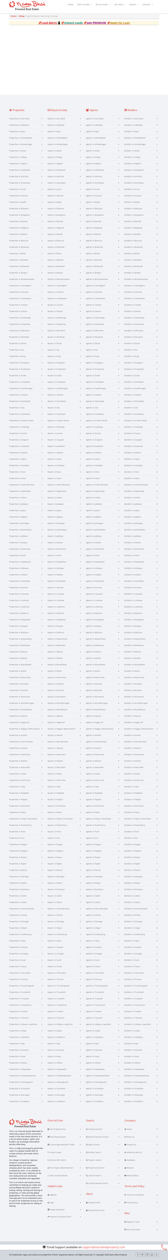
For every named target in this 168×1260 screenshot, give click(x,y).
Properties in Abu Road (19, 118)
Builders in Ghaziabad (134, 401)
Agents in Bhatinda (94, 247)
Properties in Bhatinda (19, 247)
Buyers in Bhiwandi (56, 266)
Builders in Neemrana (134, 754)
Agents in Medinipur (95, 645)
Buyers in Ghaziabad (57, 401)
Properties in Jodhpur (18, 536)
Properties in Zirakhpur (19, 1101)
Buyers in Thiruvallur (57, 973)
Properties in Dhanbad (19, 337)
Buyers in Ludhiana (56, 606)
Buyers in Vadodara (56, 1037)
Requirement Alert (96, 1210)
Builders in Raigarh (132, 851)
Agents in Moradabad (95, 664)
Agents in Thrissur (94, 979)
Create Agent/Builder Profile (62, 1144)
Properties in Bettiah (18, 234)
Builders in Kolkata (132, 574)
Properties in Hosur (17, 478)
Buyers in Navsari (55, 748)
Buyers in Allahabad (56, 170)
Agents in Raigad (93, 844)
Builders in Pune (131, 831)
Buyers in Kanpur (55, 542)
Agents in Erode (93, 375)
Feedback (130, 1160)
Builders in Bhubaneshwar (136, 279)
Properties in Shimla (18, 915)
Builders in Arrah (132, 189)
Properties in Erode (17, 375)
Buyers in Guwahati (56, 446)
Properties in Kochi (17, 555)
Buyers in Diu (53, 350)
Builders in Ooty (131, 786)
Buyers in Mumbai (56, 684)
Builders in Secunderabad (135, 908)
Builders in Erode (132, 375)
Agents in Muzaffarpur (96, 709)
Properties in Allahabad (19, 170)
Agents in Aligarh (93, 163)
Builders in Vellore (132, 1063)
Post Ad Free (83, 4)
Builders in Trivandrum (134, 1005)
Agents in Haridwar (94, 465)
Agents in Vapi (92, 1043)
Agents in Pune (92, 831)
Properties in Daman (18, 311)
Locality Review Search (98, 1183)
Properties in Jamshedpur (20, 529)
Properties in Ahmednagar (20, 144)
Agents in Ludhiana (94, 606)
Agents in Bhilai (93, 253)
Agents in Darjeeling (95, 324)
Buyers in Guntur (55, 433)
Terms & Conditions (135, 1195)
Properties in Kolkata (18, 574)
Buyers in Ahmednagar (58, 144)
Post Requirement (57, 1137)
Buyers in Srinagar (56, 953)
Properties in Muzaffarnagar (21, 703)
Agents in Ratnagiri (94, 876)
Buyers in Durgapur (56, 362)
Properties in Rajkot (17, 863)
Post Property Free (57, 1129)
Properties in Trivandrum (20, 1005)
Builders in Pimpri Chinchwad (137, 818)
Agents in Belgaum (94, 228)
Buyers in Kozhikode (56, 581)
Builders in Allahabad (133, 170)
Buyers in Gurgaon (56, 439)
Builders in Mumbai (133, 684)
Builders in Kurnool (132, 587)
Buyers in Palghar (55, 799)
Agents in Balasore (94, 208)
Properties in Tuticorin (19, 1018)
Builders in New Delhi (134, 767)
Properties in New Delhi (19, 767)
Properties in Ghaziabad (19, 401)
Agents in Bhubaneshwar (97, 279)
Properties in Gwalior (18, 452)
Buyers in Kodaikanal (57, 562)
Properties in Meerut (18, 651)
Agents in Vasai (92, 1056)
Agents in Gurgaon (94, 439)
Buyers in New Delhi (56, 767)
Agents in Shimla (93, 915)
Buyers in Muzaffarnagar (59, 703)
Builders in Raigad (132, 844)
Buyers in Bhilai (54, 253)
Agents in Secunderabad (97, 908)
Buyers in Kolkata (55, 574)
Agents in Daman (93, 311)
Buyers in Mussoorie (57, 696)
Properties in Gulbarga (19, 427)
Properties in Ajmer (17, 150)
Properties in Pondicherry (20, 825)
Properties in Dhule (17, 343)
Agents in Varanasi (94, 1050)
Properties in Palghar (18, 799)
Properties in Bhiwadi (18, 260)
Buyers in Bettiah (55, 234)
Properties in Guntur (18, 433)
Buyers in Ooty (54, 786)
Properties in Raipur (18, 857)
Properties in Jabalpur (18, 504)
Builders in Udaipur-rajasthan (137, 1024)
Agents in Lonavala (94, 594)
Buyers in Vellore (55, 1063)
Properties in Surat (17, 960)
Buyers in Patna (54, 812)
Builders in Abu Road (133, 118)
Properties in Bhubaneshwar (21, 279)
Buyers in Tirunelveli (57, 992)
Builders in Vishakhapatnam (136, 1075)
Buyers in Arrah (54, 189)
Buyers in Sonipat (55, 947)
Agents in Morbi (93, 671)
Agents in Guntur (93, 433)
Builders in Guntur (132, 433)
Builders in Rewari (132, 883)
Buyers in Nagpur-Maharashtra (61, 729)
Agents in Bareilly (93, 221)
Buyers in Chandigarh (57, 285)
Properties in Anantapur (19, 183)
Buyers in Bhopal (55, 272)
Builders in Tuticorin (133, 1018)
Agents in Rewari (93, 883)
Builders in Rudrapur (133, 889)
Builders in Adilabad (133, 125)
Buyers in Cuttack (55, 305)
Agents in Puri (92, 838)
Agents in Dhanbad (94, 337)
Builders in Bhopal (132, 272)
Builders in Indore (132, 497)
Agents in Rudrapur (94, 889)
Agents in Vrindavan (95, 1088)
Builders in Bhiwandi (133, 266)
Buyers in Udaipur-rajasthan (60, 1024)
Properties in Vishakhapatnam (22, 1075)
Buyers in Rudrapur (56, 889)
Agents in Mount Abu (95, 677)
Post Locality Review (58, 1175)
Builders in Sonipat (132, 947)
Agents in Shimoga (94, 921)
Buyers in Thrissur (56, 979)
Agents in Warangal (94, 1095)
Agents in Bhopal (93, 272)
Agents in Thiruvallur (95, 973)
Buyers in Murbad (56, 690)
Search (132, 4)
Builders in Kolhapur (133, 568)
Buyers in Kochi (54, 555)
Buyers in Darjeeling (56, 324)
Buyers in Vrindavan (56, 1088)
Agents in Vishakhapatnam (97, 1075)
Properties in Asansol (18, 195)
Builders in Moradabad (134, 664)
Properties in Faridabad (19, 382)
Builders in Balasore (133, 208)
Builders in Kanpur (132, 542)
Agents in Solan (93, 940)
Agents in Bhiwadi (94, 260)
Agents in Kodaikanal (95, 562)
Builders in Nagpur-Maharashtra (138, 729)
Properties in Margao (18, 626)
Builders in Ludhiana (133, 606)
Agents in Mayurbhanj (96, 639)
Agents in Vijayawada (95, 1069)
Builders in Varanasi (133, 1050)
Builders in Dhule (132, 343)
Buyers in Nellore (55, 761)
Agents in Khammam (95, 549)
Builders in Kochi (131, 555)
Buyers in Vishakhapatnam (59, 1075)
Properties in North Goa (19, 780)
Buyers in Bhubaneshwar (59, 279)
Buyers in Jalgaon (55, 517)
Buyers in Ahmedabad (57, 138)
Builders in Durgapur (133, 362)
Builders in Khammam (134, 549)
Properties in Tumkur (18, 1011)
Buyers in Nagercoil (56, 722)
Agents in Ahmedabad (96, 138)
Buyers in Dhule (55, 343)
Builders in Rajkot (132, 863)
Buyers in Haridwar (56, 465)
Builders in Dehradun (133, 330)
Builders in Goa (131, 407)
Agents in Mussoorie (95, 696)
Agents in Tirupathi (94, 998)
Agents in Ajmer (93, 150)
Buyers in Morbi (55, 671)
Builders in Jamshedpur (134, 529)
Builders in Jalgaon (132, 517)
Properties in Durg (17, 356)
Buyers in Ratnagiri (56, 876)
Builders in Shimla (132, 915)
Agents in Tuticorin (94, 1018)
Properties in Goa (16, 407)
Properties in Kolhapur (19, 568)
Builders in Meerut (132, 651)
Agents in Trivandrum (95, 1005)
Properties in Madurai (18, 613)
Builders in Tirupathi (133, 998)
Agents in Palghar (93, 799)
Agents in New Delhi (95, 767)
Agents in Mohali (93, 658)
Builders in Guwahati (133, 446)
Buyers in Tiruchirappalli (58, 985)
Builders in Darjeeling (134, 324)
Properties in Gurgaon (19, 439)
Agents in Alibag (93, 157)
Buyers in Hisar (54, 472)
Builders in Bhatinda (133, 247)
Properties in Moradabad (20, 664)
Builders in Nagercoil (133, 722)
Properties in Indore (18, 497)
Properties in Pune (17, 831)
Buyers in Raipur (55, 857)
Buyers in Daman (55, 311)
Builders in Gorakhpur (134, 414)
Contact (146, 4)
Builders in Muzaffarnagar (136, 703)
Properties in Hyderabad (20, 491)
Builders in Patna (132, 812)
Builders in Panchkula (134, 806)
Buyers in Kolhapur (56, 568)
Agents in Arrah (93, 189)
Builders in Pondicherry (134, 825)
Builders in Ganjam (132, 395)
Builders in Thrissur (133, 979)
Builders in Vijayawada (134, 1069)
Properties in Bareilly (18, 221)
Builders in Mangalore (134, 619)
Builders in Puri (131, 838)
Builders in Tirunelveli (134, 992)
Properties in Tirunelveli (19, 992)
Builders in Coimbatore (134, 298)
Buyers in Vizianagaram (58, 1082)
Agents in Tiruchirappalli (97, 985)
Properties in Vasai (17, 1056)
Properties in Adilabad (19, 125)
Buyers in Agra (54, 131)
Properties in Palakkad (19, 793)
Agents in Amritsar (94, 176)
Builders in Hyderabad (134, 491)
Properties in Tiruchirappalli (21, 985)
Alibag (21, 16)
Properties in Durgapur (19, 362)
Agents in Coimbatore (95, 298)
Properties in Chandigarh (20, 285)
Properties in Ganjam (18, 395)
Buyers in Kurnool (55, 587)
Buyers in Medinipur (57, 645)
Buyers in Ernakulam (57, 369)
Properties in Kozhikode (19, 581)
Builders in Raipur (132, 857)
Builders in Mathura (133, 632)
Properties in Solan (17, 940)
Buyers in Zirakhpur (56, 1101)
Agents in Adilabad (94, 125)
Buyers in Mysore (55, 716)
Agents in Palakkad (94, 793)
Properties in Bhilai (17, 253)
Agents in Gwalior (93, 452)
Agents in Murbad (94, 690)
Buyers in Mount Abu (57, 677)
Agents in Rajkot (93, 863)
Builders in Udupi (132, 1030)
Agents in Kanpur (93, 542)
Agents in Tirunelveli (95, 992)
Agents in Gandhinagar (96, 388)
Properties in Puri (17, 838)
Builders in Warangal (133, 1095)
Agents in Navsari (93, 748)
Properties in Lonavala (19, 594)
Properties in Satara (18, 902)
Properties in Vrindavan (19, 1088)
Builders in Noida (132, 773)
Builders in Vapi (131, 1043)
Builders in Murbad (133, 690)
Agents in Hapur (93, 459)
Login (51, 1202)
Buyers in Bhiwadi (56, 260)
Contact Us (131, 1144)
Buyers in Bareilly (55, 221)
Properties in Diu (16, 350)
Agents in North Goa (95, 780)
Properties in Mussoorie (19, 696)
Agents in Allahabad (95, 170)
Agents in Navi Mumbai (96, 741)
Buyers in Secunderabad (58, 908)
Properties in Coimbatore (20, 298)
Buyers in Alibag (55, 157)
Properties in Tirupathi (19, 998)
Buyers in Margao (55, 626)
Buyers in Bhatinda (56, 247)
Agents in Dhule (93, 343)
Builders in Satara (132, 902)
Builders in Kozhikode (134, 581)
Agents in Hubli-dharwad (97, 484)
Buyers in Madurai (56, 613)
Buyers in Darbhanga (57, 317)
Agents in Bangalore (95, 215)
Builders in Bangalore (133, 215)
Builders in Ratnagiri (133, 876)
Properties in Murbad (18, 690)
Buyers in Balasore (56, 208)
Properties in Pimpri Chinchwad (23, 818)
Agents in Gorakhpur (95, 414)
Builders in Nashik (132, 735)
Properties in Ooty (17, 786)
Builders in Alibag (132, 157)
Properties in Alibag (18, 157)
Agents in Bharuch (94, 240)
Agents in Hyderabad (95, 491)
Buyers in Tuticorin (56, 1018)
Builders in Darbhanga (134, 317)
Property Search (95, 1129)
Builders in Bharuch (133, 240)
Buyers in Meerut (55, 651)
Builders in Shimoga (133, 921)
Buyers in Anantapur (57, 183)
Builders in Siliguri (132, 928)
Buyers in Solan (54, 940)
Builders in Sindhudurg (134, 934)
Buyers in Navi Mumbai (58, 741)
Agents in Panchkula (95, 806)
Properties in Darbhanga (20, 317)
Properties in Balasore (19, 208)
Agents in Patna (93, 812)
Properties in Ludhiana (19, 606)
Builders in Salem (132, 896)
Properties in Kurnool (18, 587)
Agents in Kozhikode (95, 581)
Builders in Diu (131, 350)
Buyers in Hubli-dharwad (59, 484)
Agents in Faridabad (95, 382)
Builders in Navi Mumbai (135, 741)
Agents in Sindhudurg (95, 934)
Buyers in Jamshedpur (57, 529)
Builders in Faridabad (133, 382)
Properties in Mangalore (19, 619)
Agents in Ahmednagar (96, 144)
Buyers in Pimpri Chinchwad (60, 818)
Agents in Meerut (93, 651)
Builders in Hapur (132, 459)
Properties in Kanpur (18, 542)
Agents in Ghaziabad (95, 401)
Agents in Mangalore (95, 619)
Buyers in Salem (55, 896)
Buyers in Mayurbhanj (57, 639)
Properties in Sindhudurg (20, 934)
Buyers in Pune (54, 831)
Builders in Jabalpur (133, 504)
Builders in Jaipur (132, 510)
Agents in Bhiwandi (94, 266)
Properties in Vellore (18, 1063)
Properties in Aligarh (18, 163)
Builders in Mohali (132, 658)
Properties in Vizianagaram (21, 1082)
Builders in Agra (131, 131)
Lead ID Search (94, 1175)
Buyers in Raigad (55, 844)
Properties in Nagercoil (19, 722)
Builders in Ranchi (132, 870)
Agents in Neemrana (95, 754)
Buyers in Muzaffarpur (58, 709)
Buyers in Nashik (55, 735)
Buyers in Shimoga (56, 921)
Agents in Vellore (93, 1063)
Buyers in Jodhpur (56, 536)
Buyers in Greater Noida (58, 420)
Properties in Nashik (18, 735)
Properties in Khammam (20, 549)
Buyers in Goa (54, 407)
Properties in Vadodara (19, 1037)
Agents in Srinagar (94, 953)
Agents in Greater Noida (96, 420)
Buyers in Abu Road (56, 118)
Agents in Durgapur (94, 362)
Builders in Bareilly (132, 221)
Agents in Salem (93, 896)
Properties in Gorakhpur (19, 414)
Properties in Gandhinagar (21, 388)
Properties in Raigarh (18, 851)
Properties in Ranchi (18, 870)
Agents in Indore (93, 497)
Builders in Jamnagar (133, 523)
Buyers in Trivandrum (57, 1005)
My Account (102, 4)
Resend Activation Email (60, 1216)
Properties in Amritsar (19, 176)
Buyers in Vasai (54, 1056)
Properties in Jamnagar (19, 523)
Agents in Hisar (92, 472)
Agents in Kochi (93, 555)
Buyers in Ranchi (55, 870)
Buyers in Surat (54, 960)
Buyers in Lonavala (56, 594)
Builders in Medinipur (134, 645)
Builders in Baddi (132, 202)
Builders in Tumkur (132, 1011)
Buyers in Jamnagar (56, 523)
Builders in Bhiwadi (133, 260)
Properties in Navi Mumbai (21, 741)
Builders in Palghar (132, 799)
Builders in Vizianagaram (135, 1082)
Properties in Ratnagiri (19, 876)
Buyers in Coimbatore (57, 298)
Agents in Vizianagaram (96, 1082)
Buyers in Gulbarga (56, 427)
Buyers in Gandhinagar (58, 388)
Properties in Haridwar (19, 465)
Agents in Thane (93, 966)
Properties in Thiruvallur (20, 973)
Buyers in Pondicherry (57, 825)
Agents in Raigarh (94, 851)
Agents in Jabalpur (94, 504)
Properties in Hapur (18, 459)
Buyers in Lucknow (56, 600)
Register (53, 1195)
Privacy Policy (132, 1202)
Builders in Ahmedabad (134, 138)
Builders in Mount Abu (134, 677)
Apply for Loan (133, 1222)
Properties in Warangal (19, 1095)
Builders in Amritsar (133, 176)
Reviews (130, 1168)
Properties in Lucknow (19, 600)
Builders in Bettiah (132, 234)
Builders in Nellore (132, 761)
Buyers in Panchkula (56, 806)
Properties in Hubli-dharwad (21, 484)
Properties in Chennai (18, 292)
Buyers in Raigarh (55, 851)
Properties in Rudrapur (19, 889)
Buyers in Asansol (55, 195)
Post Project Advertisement (61, 1168)
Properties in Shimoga (19, 921)
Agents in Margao (93, 626)
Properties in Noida (17, 773)
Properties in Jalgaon (18, 517)
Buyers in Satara (55, 902)
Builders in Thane (132, 966)
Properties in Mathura (19, 632)
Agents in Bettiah (93, 234)
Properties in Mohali (18, 658)
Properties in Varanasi (19, 1050)
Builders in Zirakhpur (133, 1101)
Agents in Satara (93, 902)
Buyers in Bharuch (56, 240)
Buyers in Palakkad (56, 793)
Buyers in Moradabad (57, 664)
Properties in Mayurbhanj (20, 639)
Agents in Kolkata (93, 574)
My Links (119, 4)
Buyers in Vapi (54, 1043)
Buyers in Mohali (55, 658)
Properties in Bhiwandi (19, 266)
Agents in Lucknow (94, 600)
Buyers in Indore (55, 497)
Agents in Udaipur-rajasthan (98, 1024)
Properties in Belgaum (19, 228)
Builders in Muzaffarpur (135, 709)
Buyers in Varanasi (56, 1050)
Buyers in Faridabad (56, 382)
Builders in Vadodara (133, 1037)
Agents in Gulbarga (94, 427)
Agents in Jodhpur (94, 536)
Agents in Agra (92, 131)
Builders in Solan (131, 940)
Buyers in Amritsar (56, 176)
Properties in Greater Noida (21, 420)
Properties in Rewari (18, 883)
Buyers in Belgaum (56, 228)
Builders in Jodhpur (133, 536)
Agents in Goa (92, 407)
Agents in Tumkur (94, 1011)
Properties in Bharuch (18, 240)
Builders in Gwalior (132, 452)
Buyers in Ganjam (55, 395)
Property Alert (94, 1202)
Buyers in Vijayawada (57, 1069)
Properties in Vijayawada (20, 1069)
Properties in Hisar (17, 472)
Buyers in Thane (55, 966)
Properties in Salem (17, 896)
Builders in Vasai (131, 1056)
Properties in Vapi (17, 1043)
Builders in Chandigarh (134, 285)
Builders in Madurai (133, 613)
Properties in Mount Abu (20, 677)
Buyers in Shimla (55, 915)
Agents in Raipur (93, 857)
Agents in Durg (92, 356)
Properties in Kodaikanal (20, 562)
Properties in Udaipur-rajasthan (23, 1024)
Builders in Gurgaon (133, 439)
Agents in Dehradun (95, 330)
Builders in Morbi (132, 671)
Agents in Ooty (92, 786)
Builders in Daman (132, 311)
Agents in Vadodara (94, 1037)
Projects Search (95, 1160)
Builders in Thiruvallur (134, 973)
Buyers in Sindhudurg (57, 934)
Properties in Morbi (17, 671)
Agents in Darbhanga (95, 317)
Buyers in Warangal (56, 1095)
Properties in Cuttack (18, 305)
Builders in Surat (131, 960)
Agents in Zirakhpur (94, 1101)
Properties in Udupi (17, 1030)
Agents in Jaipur (93, 510)
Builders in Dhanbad (133, 337)
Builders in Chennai (133, 292)
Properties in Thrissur (18, 979)
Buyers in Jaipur (55, 510)
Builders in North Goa (134, 780)
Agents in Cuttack (93, 305)
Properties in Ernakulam (19, 369)
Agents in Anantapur (95, 183)
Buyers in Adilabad (56, 125)
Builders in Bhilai (132, 253)
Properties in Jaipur (17, 510)
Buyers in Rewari (55, 883)
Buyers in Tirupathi (56, 998)
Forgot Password (56, 1209)
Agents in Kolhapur (94, 568)
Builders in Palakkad (133, 793)
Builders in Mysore (132, 716)
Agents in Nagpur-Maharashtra (100, 729)
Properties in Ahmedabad (20, 138)
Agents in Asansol (94, 195)
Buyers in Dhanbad (56, 337)
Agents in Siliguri (93, 928)
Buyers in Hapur (55, 459)
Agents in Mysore (93, 716)
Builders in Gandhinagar (135, 388)
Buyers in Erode (55, 375)
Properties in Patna (17, 812)
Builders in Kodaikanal (134, 562)
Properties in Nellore (18, 761)
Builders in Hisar (131, 472)
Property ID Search (96, 1168)
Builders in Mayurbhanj (134, 639)
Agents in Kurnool (94, 587)
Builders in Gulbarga (133, 427)
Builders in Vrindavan (133, 1088)
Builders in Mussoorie (134, 696)
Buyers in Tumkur (55, 1011)
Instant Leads (55, 1152)
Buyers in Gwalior (55, 452)
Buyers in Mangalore (57, 619)
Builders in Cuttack (132, 305)
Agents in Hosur (93, 478)
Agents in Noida (93, 773)
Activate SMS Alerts (57, 1160)
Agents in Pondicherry (95, 825)
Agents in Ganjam (94, 395)
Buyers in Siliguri (55, 928)
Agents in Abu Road (94, 118)
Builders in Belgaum (133, 228)
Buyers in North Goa (56, 780)
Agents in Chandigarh (95, 285)
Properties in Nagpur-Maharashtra (24, 729)
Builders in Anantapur (134, 183)
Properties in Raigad (18, 844)
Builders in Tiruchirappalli (136, 985)
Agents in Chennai (94, 292)
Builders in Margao (132, 626)
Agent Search (94, 1144)
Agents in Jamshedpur (96, 529)
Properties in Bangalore (19, 215)
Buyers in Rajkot (55, 863)
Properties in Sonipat (18, 947)
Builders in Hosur (132, 478)
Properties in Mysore (18, 716)
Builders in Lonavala (133, 594)
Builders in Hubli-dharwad (136, 484)
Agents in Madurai (94, 613)
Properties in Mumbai (18, 684)
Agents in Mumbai (94, 684)
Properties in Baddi (17, 202)
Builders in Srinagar (133, 953)
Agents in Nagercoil (94, 722)
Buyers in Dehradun (56, 330)
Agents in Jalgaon (93, 517)
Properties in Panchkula (19, 806)
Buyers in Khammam (57, 549)
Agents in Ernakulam (95, 369)
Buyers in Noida (55, 773)
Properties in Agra (17, 131)
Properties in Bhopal (18, 272)
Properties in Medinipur (19, 645)
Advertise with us (134, 1152)
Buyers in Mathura (56, 632)
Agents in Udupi (93, 1030)
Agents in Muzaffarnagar (97, 703)
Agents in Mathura (94, 632)
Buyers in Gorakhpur (57, 414)
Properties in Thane (18, 966)
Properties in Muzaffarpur (20, 709)
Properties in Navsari (18, 748)
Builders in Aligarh (132, 163)
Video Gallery (132, 1175)
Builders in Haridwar (133, 465)
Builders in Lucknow (133, 600)
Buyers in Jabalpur (56, 504)
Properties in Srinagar (18, 953)
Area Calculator (133, 1229)
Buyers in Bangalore (56, 215)
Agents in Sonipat (93, 947)
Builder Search (94, 1152)
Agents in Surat (92, 960)
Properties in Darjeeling (19, 324)
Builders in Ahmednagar (135, 144)
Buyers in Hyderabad (57, 491)
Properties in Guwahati (19, 446)
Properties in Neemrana (19, 754)
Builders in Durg (131, 356)
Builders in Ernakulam (134, 369)
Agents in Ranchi (93, 870)
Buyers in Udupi (55, 1030)
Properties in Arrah (17, 189)
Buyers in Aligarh (55, 163)
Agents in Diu (92, 350)
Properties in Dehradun (19, 330)
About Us (130, 1137)
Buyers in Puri (54, 838)
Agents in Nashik (93, 735)
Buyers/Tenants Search (98, 1137)
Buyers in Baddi (55, 202)
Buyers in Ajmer (55, 150)
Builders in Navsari (132, 748)
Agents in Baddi (93, 202)
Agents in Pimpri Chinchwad (98, 818)
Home (70, 4)
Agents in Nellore (93, 761)
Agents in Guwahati (94, 446)
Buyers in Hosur (55, 478)
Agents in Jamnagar (94, 523)
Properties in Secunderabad (21, 908)
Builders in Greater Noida (135, 420)
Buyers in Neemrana (57, 754)
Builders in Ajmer (132, 150)
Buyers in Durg (54, 356)
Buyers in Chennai (56, 292)
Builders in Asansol (132, 195)
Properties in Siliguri (18, 928)
